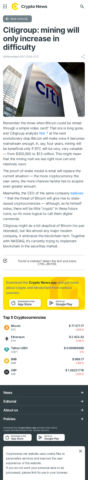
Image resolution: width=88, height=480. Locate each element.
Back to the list (19, 18)
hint (42, 133)
